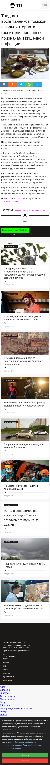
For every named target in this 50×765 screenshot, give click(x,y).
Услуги (3, 714)
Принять (25, 755)
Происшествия (38, 210)
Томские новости (21, 210)
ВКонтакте (6, 673)
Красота (4, 693)
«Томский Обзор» (9, 202)
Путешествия (7, 699)
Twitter (5, 666)
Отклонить (25, 761)
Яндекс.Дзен (7, 680)
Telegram (6, 662)
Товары (4, 711)
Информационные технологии (16, 708)
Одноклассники (8, 677)
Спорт (3, 702)
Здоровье (5, 690)
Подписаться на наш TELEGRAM (15, 230)
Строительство (8, 696)
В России (5, 705)
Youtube (5, 670)
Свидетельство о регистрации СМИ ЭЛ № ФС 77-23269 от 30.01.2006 (17, 646)
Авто (2, 687)
